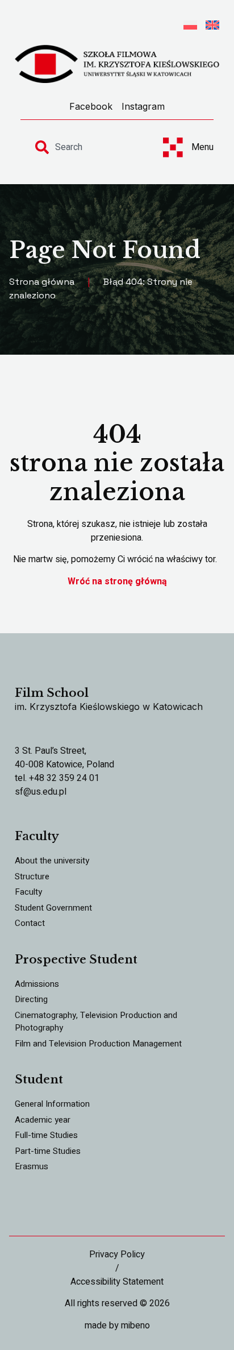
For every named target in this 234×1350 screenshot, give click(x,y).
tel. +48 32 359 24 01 (57, 778)
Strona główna (41, 282)
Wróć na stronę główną (117, 581)
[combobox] (88, 147)
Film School (52, 693)
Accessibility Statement (117, 1282)
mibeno (135, 1325)
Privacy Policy (117, 1254)
